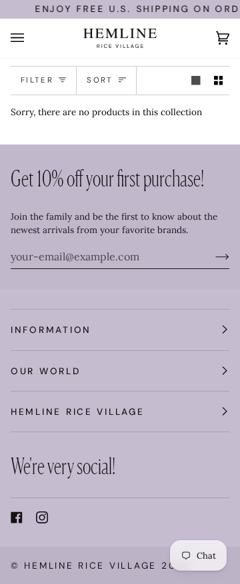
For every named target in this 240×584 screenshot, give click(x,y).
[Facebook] (17, 517)
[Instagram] (42, 517)
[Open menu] (31, 38)
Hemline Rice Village (90, 565)
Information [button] (51, 330)
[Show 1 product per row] (196, 81)
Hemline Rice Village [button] (78, 412)
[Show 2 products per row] (218, 81)
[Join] (211, 256)
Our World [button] (46, 371)
